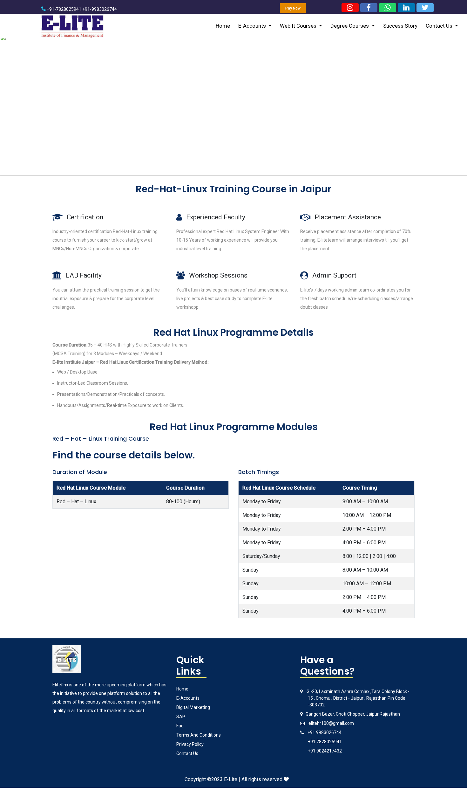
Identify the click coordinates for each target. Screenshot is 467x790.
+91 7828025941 (325, 741)
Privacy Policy (190, 744)
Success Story (400, 26)
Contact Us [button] (440, 26)
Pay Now (293, 8)
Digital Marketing (193, 707)
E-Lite (230, 779)
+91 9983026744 (325, 732)
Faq (180, 725)
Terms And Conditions (198, 735)
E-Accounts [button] (252, 26)
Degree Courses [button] (350, 26)
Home (223, 26)
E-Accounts (188, 698)
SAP (180, 716)
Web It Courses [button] (299, 26)
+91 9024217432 (325, 750)
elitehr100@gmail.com (331, 723)
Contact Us (187, 753)
